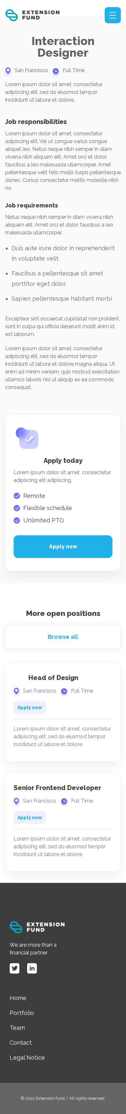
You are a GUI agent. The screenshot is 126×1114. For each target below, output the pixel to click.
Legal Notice (27, 1057)
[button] (113, 15)
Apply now (63, 546)
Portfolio (22, 1012)
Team (17, 1027)
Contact (21, 1042)
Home (18, 998)
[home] (39, 15)
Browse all (63, 636)
